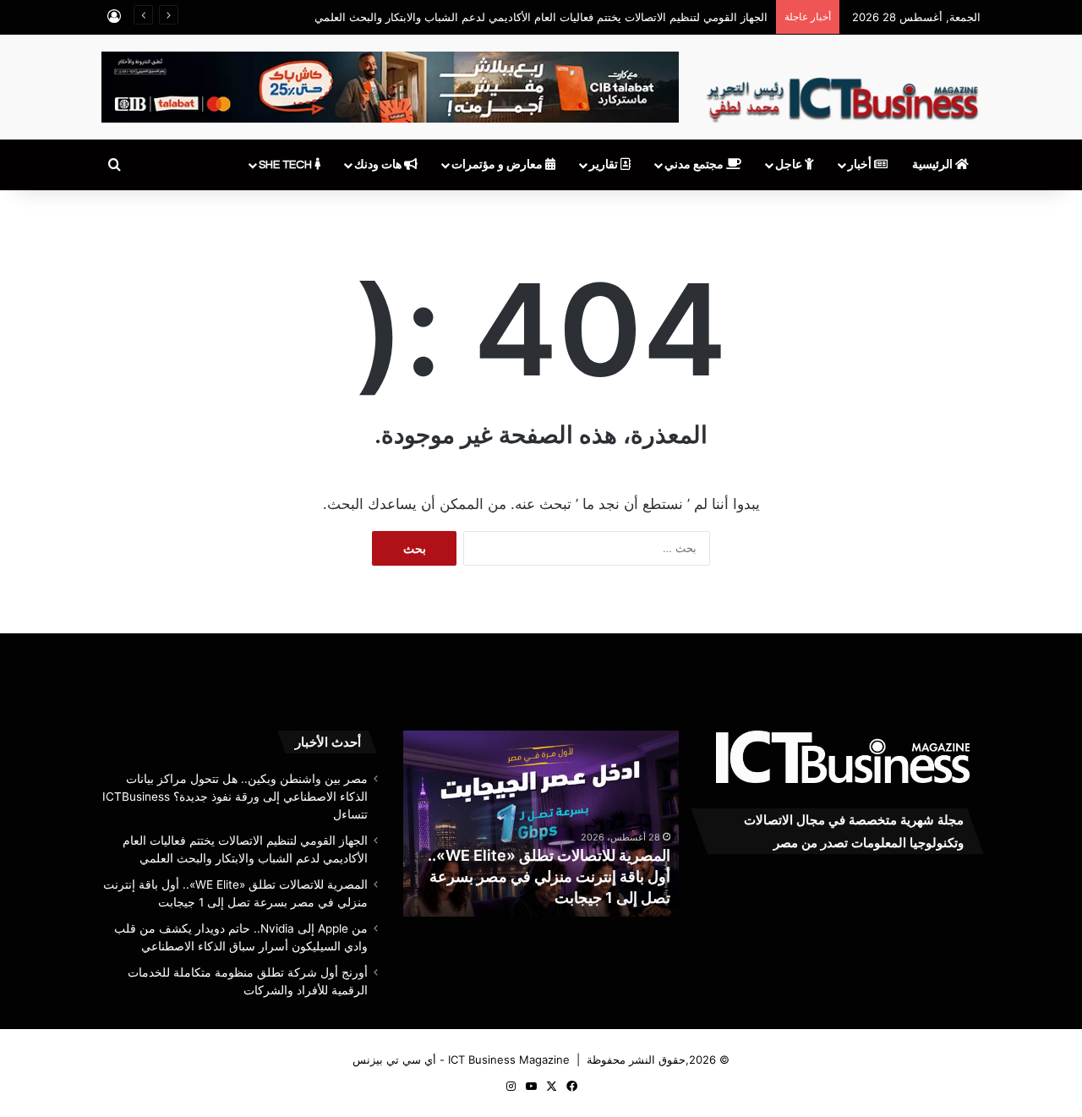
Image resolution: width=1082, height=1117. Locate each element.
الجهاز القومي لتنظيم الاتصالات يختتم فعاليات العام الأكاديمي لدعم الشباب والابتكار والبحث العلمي (541, 17)
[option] (540, 824)
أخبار (861, 165)
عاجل (790, 165)
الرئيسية (933, 165)
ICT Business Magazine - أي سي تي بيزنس (461, 1059)
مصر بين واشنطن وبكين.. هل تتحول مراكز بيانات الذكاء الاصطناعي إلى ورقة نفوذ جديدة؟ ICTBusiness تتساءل (235, 796)
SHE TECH (286, 165)
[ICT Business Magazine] (842, 92)
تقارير (604, 165)
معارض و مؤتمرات (498, 165)
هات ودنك (379, 165)
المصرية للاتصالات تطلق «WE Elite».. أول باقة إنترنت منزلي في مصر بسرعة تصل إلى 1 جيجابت (549, 876)
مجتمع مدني (695, 165)
